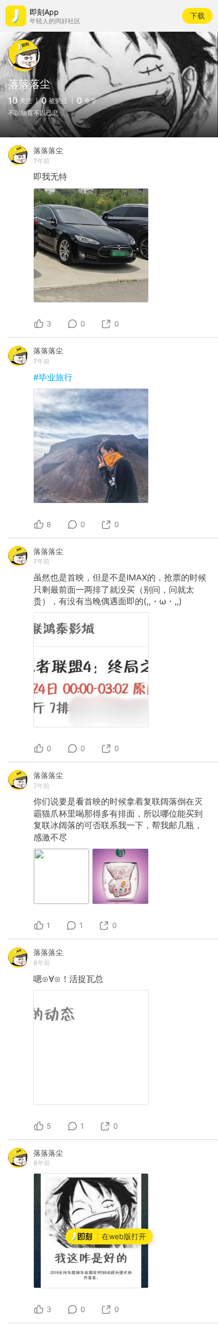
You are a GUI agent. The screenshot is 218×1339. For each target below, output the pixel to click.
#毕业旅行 (52, 377)
